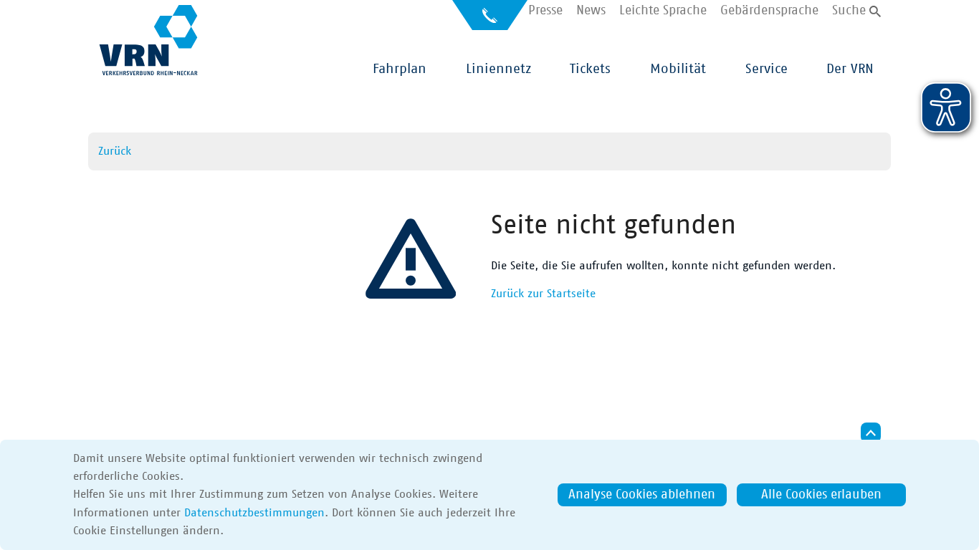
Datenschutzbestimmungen (254, 512)
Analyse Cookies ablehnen (641, 494)
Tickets (590, 69)
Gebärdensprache (769, 11)
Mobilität (678, 69)
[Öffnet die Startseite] (148, 40)
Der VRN (850, 69)
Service (766, 69)
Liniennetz (498, 69)
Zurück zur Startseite (543, 293)
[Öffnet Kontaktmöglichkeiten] (489, 20)
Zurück (114, 151)
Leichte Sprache (663, 11)
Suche (849, 11)
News (591, 11)
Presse (545, 11)
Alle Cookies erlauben (821, 494)
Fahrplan (399, 69)
